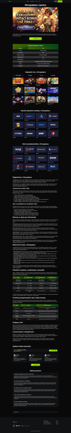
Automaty (52, 75)
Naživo (29, 75)
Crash (41, 75)
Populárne (17, 75)
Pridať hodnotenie (53, 350)
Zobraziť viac (35, 364)
